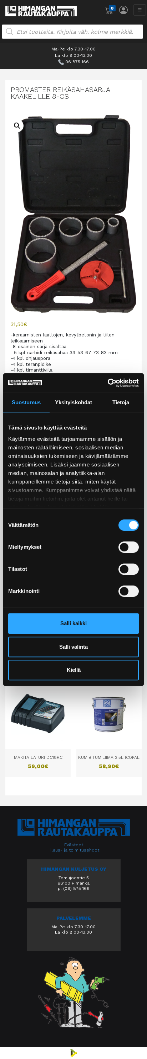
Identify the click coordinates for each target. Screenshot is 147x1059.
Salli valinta (73, 647)
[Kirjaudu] (123, 10)
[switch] (128, 547)
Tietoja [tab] (121, 402)
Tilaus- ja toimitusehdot (73, 850)
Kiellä (74, 670)
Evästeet (73, 844)
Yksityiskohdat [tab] (73, 402)
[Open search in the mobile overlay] (72, 32)
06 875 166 (77, 61)
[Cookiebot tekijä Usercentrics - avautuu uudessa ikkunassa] (107, 383)
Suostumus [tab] (26, 402)
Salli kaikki (73, 623)
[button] (17, 125)
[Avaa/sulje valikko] (139, 10)
